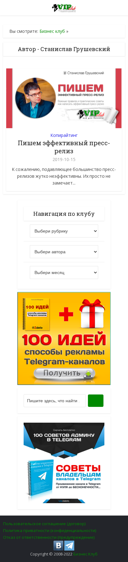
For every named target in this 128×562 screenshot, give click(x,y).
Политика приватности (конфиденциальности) (49, 530)
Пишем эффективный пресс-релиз (64, 147)
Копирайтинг (64, 135)
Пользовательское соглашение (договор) (44, 523)
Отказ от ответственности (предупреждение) (48, 537)
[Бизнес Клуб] (64, 6)
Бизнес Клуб (85, 554)
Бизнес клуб (52, 31)
